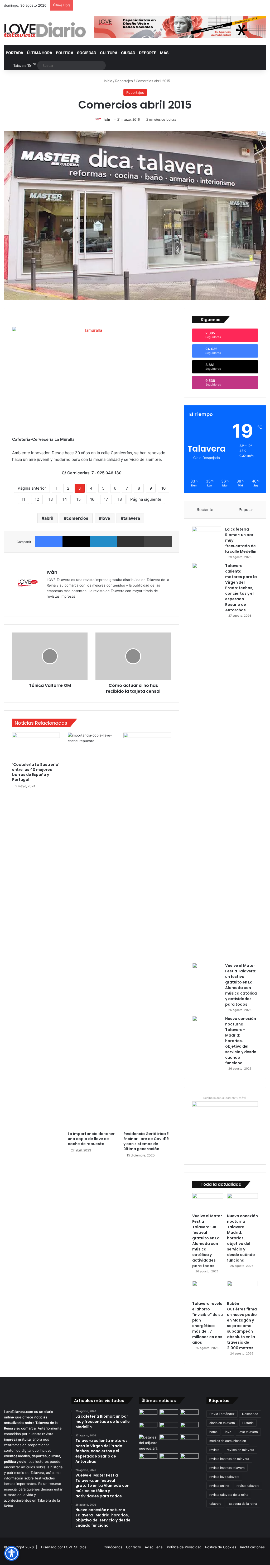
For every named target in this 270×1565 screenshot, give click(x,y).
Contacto (133, 1547)
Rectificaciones (252, 1547)
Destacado (250, 1414)
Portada (14, 52)
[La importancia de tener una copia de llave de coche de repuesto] (91, 931)
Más (164, 52)
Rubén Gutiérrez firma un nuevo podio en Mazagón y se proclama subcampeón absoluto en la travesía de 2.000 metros (242, 1326)
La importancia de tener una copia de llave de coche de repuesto (91, 1138)
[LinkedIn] (103, 541)
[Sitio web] (50, 605)
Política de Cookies (220, 1547)
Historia (248, 1423)
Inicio (107, 81)
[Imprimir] (158, 541)
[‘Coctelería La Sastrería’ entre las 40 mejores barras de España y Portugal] (36, 746)
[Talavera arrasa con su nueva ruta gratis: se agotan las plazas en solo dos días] (169, 1458)
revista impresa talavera (227, 1468)
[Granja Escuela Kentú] (189, 1461)
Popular (246, 509)
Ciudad (128, 52)
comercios (77, 518)
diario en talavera (222, 1423)
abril (48, 518)
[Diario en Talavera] (45, 30)
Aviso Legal (154, 1547)
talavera (131, 518)
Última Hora (39, 52)
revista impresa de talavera (229, 1459)
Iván (107, 119)
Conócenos (113, 1547)
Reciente (205, 509)
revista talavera (248, 1486)
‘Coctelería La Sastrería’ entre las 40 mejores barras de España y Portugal (35, 772)
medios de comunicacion (227, 1441)
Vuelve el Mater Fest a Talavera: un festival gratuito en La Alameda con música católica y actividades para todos (241, 985)
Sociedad (86, 52)
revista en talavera (240, 1450)
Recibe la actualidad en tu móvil (225, 1098)
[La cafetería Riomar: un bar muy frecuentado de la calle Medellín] (206, 536)
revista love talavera (224, 1477)
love (106, 518)
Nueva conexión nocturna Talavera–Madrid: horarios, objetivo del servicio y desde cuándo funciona (240, 1041)
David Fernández (222, 1414)
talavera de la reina (243, 1504)
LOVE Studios (75, 1547)
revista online (219, 1486)
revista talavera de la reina (228, 1495)
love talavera (248, 1432)
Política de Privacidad (184, 1547)
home (213, 1432)
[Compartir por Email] (130, 541)
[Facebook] (48, 541)
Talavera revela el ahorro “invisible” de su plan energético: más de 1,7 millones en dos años (207, 1323)
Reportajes (124, 81)
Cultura (108, 52)
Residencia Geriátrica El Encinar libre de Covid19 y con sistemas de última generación (146, 1141)
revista (214, 1450)
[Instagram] (69, 605)
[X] (76, 541)
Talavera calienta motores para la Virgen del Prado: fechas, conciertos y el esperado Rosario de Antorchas (241, 588)
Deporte (147, 52)
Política (64, 52)
